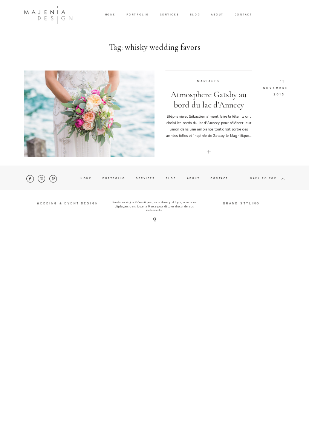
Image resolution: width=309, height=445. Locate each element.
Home (110, 15)
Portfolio (138, 15)
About (217, 15)
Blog (195, 15)
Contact (243, 15)
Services (169, 15)
